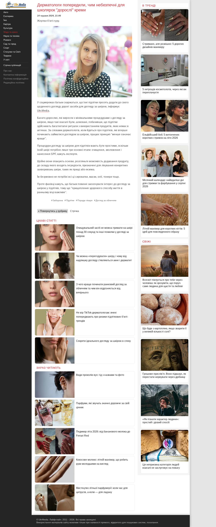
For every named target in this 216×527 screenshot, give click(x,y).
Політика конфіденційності (17, 78)
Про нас (7, 70)
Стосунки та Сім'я (11, 52)
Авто (5, 12)
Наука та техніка (11, 36)
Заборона (58, 200)
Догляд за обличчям (106, 200)
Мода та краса (10, 32)
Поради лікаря (85, 200)
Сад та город (9, 44)
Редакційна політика (13, 82)
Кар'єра (7, 24)
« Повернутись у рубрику (52, 211)
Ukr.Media (43, 110)
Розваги (7, 40)
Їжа (5, 20)
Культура (7, 28)
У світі (6, 60)
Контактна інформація (15, 74)
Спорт (6, 48)
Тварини (7, 56)
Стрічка (74, 211)
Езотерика (8, 16)
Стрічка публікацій (12, 65)
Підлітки (70, 200)
